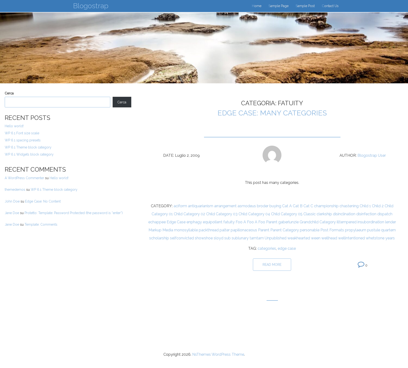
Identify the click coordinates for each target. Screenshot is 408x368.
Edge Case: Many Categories (272, 113)
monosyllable (186, 230)
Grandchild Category (318, 222)
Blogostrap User (371, 155)
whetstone (375, 238)
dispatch (384, 214)
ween (315, 238)
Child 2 (378, 206)
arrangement (225, 206)
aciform (180, 206)
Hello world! (14, 126)
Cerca (9, 93)
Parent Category (284, 230)
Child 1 (365, 206)
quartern (388, 230)
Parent (263, 230)
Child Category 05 (286, 214)
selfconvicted (182, 238)
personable (309, 230)
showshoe (204, 238)
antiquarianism (200, 206)
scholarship (159, 238)
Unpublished (275, 238)
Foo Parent (267, 222)
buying (275, 206)
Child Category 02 (189, 214)
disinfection (366, 214)
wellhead (329, 238)
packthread (209, 230)
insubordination (370, 222)
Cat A (287, 206)
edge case (287, 248)
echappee (157, 222)
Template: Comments (41, 224)
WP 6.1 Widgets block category (29, 154)
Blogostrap (90, 6)
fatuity (229, 222)
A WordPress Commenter (24, 178)
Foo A (241, 222)
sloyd (218, 238)
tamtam (257, 238)
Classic (309, 214)
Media (167, 230)
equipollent (212, 222)
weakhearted (298, 238)
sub (227, 238)
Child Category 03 (222, 214)
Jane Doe (12, 213)
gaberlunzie (288, 222)
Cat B (297, 206)
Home (256, 6)
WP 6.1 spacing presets (23, 140)
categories (267, 248)
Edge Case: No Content (43, 201)
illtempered (347, 222)
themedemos (15, 189)
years (390, 238)
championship (326, 206)
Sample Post (305, 6)
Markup (155, 230)
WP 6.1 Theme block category (28, 147)
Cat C (308, 206)
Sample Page (278, 6)
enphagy (194, 222)
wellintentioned (351, 238)
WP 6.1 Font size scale (22, 133)
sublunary (240, 238)
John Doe (12, 201)
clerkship (324, 214)
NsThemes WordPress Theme (218, 354)
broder (262, 206)
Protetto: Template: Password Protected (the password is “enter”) (74, 213)
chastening (349, 206)
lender (390, 222)
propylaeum (355, 230)
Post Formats (332, 230)
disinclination (344, 214)
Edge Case (176, 222)
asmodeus (247, 206)
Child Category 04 (254, 214)
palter (225, 230)
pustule (373, 230)
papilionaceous (244, 230)
